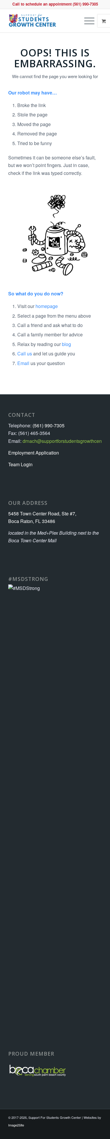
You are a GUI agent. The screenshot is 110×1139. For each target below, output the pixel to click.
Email (23, 363)
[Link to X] (88, 1131)
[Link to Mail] (62, 1131)
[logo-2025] (45, 20)
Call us (24, 353)
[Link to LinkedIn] (79, 1131)
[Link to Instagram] (97, 1131)
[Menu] (86, 20)
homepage (46, 306)
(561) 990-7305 (49, 425)
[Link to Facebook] (71, 1131)
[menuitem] (90, 20)
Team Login (20, 464)
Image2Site (16, 1125)
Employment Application (33, 452)
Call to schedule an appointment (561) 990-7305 (55, 4)
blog (66, 344)
